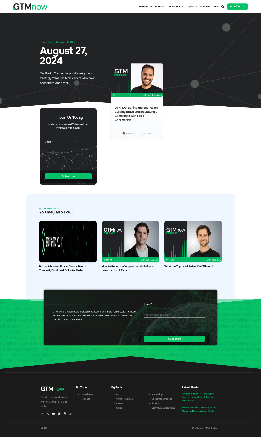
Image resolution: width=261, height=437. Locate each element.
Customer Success (161, 398)
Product (155, 403)
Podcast (160, 6)
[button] (222, 6)
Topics (190, 6)
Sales (119, 407)
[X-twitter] (47, 413)
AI (117, 394)
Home (42, 42)
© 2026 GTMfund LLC (204, 427)
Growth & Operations (163, 407)
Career (120, 403)
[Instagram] (65, 413)
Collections (174, 6)
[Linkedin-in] (42, 413)
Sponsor (205, 6)
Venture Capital (124, 398)
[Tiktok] (70, 413)
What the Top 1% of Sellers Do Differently (189, 266)
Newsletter (145, 6)
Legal (44, 427)
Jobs (216, 6)
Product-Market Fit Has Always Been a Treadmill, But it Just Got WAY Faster (198, 397)
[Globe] (59, 413)
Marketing (157, 394)
